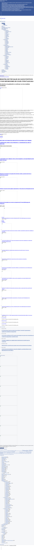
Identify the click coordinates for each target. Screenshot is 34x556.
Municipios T (5, 55)
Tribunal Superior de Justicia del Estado (7, 540)
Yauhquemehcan (7, 66)
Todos (4, 24)
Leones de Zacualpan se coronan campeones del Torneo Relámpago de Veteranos (13, 5)
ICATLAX (3, 476)
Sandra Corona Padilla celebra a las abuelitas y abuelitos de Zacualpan (11, 10)
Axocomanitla (7, 486)
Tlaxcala (3, 539)
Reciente (3, 221)
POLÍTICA (3, 26)
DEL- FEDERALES (5, 28)
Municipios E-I (6, 39)
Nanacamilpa (7, 47)
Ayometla (6, 34)
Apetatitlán (6, 32)
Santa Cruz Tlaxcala (8, 54)
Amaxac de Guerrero (8, 31)
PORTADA (3, 22)
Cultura (3, 465)
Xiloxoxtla (6, 68)
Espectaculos (3, 471)
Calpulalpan (7, 35)
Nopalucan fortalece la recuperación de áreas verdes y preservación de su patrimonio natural (14, 4)
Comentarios (3, 222)
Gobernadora (5, 25)
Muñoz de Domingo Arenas (9, 46)
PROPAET (3, 528)
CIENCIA (3, 72)
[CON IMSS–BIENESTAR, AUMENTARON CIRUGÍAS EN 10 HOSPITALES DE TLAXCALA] (7, 249)
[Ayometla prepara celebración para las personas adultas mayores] (8, 434)
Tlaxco (6, 517)
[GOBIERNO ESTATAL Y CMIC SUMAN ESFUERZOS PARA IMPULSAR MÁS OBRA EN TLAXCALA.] (7, 314)
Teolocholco (7, 510)
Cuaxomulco (7, 38)
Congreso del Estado (11, 450)
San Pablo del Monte (8, 52)
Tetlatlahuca (7, 514)
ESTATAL (3, 23)
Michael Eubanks (4, 320)
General (6, 76)
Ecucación (3, 469)
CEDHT (3, 69)
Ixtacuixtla (6, 43)
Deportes (20, 450)
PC (2, 526)
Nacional (3, 525)
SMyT (3, 537)
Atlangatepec (7, 485)
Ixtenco (6, 44)
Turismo (3, 541)
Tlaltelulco (6, 61)
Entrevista (5, 527)
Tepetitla (6, 57)
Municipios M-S (6, 497)
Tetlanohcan (7, 60)
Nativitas (6, 48)
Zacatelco (6, 67)
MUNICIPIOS (4, 29)
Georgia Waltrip (4, 317)
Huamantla (22, 451)
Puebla (3, 529)
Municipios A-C (6, 481)
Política (9, 453)
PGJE (4, 533)
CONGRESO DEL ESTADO (6, 27)
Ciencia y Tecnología (5, 461)
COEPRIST (3, 463)
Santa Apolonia (7, 53)
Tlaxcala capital (7, 62)
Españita (6, 40)
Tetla (6, 59)
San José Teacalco (7, 504)
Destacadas (1, 76)
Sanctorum (6, 506)
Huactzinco (6, 41)
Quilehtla (6, 51)
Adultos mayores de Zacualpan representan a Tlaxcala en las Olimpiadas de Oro (17, 188)
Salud (8, 76)
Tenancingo (7, 56)
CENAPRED (4, 459)
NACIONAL (4, 70)
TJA (2, 538)
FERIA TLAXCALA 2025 (5, 474)
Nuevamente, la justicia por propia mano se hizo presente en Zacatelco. (14, 259)
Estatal (3, 75)
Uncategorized (2, 454)
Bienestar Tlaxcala (4, 457)
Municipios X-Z (6, 64)
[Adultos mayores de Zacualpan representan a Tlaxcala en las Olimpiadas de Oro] (8, 186)
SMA (2, 536)
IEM (2, 478)
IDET (2, 477)
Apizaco (6, 33)
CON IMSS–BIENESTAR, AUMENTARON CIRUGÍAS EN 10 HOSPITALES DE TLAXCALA (15, 250)
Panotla (6, 502)
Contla (6, 37)
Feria (2, 473)
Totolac (6, 63)
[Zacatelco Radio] (2, 18)
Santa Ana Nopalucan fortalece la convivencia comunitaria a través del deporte (13, 8)
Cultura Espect (4, 466)
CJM (2, 462)
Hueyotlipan (7, 42)
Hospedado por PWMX (12, 545)
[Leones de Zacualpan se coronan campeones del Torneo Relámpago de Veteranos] (8, 200)
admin (1, 87)
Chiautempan (7, 36)
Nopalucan (5, 453)
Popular (3, 220)
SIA (2, 535)
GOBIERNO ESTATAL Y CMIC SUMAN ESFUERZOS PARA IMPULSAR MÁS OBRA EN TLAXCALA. (18, 6)
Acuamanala (7, 30)
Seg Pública (22, 453)
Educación (3, 470)
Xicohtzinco (7, 65)
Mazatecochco (7, 498)
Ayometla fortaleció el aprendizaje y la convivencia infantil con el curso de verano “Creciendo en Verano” (16, 9)
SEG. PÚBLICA (4, 71)
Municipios (3, 480)
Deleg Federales (4, 467)
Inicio (1, 75)
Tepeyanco (6, 58)
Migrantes (3, 479)
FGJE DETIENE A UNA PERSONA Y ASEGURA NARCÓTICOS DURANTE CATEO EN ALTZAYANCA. (18, 7)
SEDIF (3, 531)
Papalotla (6, 50)
